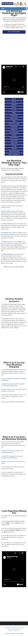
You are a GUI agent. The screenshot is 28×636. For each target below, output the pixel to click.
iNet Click (16, 630)
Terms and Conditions (10, 633)
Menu (2, 8)
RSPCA (21, 394)
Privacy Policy (19, 633)
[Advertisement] (14, 49)
